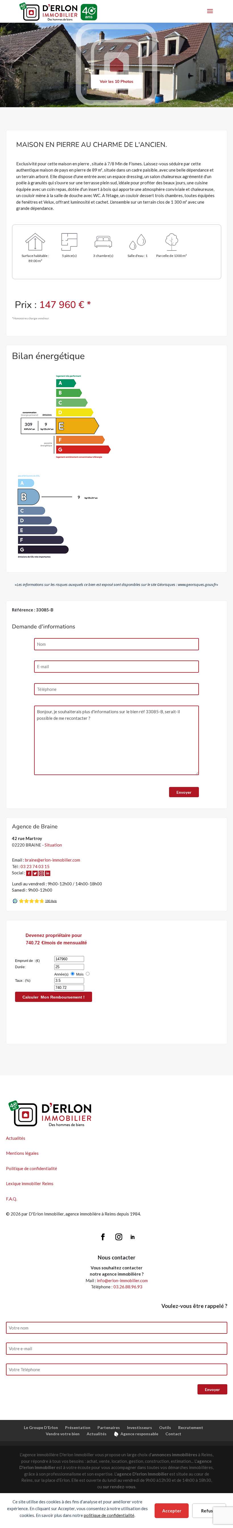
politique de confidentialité (109, 1515)
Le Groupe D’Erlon (41, 1427)
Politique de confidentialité (31, 1168)
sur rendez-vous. (119, 1486)
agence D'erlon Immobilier (142, 1473)
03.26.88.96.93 (127, 1286)
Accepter (171, 1510)
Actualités (15, 1138)
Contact (173, 1433)
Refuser (209, 1510)
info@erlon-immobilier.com (122, 1280)
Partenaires (108, 1427)
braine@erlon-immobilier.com (52, 859)
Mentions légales (22, 1153)
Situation (53, 844)
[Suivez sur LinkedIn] (132, 1237)
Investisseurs (139, 1427)
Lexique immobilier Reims (29, 1183)
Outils (165, 1427)
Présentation (77, 1427)
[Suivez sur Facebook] (103, 1237)
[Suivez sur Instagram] (119, 1237)
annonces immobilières (174, 1454)
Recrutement (190, 1427)
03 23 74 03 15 (34, 866)
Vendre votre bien (63, 1433)
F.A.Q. (11, 1198)
